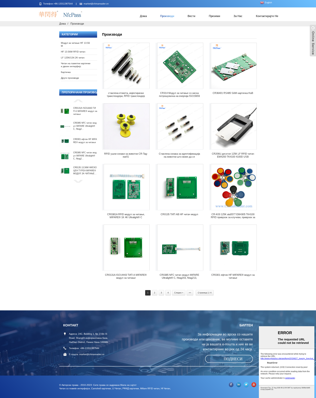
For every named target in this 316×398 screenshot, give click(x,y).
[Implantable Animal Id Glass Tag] (180, 126)
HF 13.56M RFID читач (73, 51)
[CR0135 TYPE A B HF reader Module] (180, 187)
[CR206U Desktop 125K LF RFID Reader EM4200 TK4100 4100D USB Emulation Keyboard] (234, 126)
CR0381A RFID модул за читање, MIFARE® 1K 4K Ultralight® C (126, 216)
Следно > (178, 293)
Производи (167, 16)
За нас (238, 16)
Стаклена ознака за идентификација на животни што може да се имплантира (179, 155)
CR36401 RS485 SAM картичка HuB (233, 93)
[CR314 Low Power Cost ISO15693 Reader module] (180, 66)
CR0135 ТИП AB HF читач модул (179, 214)
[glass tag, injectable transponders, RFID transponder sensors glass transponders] (127, 66)
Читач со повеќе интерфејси (74, 388)
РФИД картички (130, 388)
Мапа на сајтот (128, 385)
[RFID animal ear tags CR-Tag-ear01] (127, 126)
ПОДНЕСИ (233, 359)
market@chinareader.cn (96, 3)
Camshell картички (101, 388)
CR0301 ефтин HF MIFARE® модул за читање (85, 140)
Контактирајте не (267, 16)
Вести (191, 16)
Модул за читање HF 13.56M (75, 44)
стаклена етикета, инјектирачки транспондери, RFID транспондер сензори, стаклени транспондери (126, 95)
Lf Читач (116, 388)
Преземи (214, 16)
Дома (143, 16)
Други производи (70, 78)
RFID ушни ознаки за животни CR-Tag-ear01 (126, 155)
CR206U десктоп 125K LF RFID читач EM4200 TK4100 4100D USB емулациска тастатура (233, 155)
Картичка (66, 72)
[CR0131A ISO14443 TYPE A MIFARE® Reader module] (127, 247)
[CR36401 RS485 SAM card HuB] (234, 66)
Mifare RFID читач (149, 388)
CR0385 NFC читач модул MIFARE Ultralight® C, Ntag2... (85, 126)
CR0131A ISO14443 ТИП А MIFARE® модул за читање (85, 111)
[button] (78, 100)
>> (190, 293)
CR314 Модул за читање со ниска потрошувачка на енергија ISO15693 (179, 94)
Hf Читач (165, 388)
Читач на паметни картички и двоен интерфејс (75, 65)
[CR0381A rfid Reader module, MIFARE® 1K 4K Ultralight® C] (127, 187)
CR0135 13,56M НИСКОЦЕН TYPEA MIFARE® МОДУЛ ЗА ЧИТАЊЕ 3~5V (85, 170)
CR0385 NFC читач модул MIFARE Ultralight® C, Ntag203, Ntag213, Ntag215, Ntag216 (179, 276)
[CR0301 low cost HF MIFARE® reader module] (234, 247)
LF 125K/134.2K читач (72, 57)
